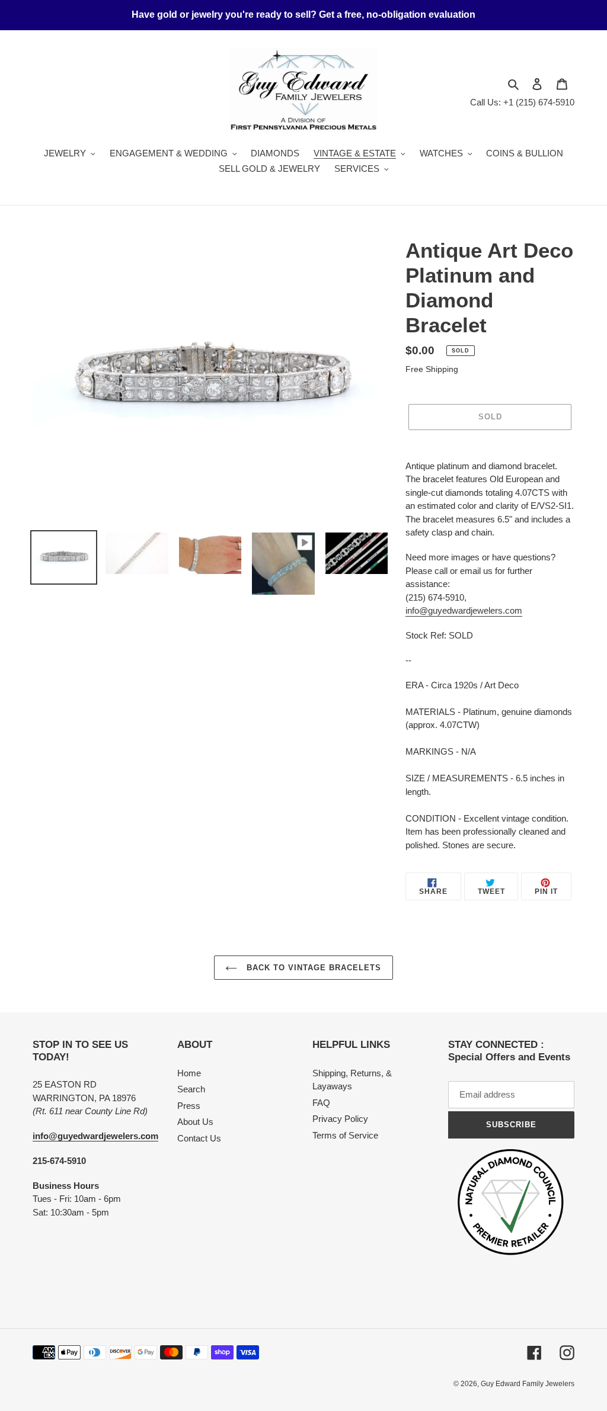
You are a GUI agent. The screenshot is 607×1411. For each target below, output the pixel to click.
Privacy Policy (340, 1119)
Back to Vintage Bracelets (312, 967)
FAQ (321, 1103)
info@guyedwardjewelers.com (463, 610)
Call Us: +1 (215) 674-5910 (522, 102)
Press (188, 1106)
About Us (195, 1122)
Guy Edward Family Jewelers (527, 1384)
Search (191, 1089)
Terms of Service (345, 1135)
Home (189, 1073)
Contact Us (199, 1138)
